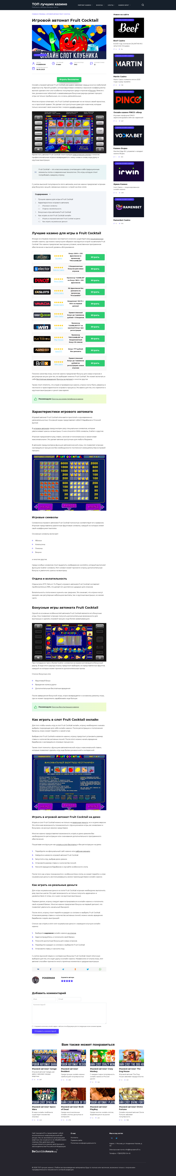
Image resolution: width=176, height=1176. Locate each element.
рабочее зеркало (83, 851)
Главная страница (38, 14)
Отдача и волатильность (51, 209)
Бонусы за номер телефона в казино (67, 399)
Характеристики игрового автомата (53, 203)
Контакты (74, 1138)
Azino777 (58, 351)
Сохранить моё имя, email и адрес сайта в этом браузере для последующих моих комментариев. (67, 1026)
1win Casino (59, 328)
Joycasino (58, 258)
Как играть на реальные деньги (54, 222)
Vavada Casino (59, 305)
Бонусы (99, 5)
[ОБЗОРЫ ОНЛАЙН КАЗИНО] (128, 36)
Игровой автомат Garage (44, 1069)
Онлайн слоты (40, 55)
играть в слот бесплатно (66, 845)
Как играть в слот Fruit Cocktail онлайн (54, 216)
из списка (71, 933)
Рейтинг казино (84, 5)
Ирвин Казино (120, 184)
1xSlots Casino (59, 293)
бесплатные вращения (46, 379)
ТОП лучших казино (49, 4)
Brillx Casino (58, 364)
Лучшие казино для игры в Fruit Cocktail (55, 199)
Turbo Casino (58, 316)
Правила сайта (76, 1140)
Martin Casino (119, 76)
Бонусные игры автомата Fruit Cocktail (54, 212)
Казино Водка (120, 148)
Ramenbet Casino (121, 220)
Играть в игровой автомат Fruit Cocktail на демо (61, 219)
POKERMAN (48, 978)
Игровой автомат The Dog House (130, 1070)
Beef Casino (119, 41)
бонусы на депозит (65, 379)
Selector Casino (58, 270)
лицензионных (96, 239)
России (92, 91)
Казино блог (123, 5)
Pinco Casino (58, 281)
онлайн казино (75, 107)
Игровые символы (49, 206)
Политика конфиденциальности (83, 1143)
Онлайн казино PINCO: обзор (127, 112)
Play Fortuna (58, 340)
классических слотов (82, 155)
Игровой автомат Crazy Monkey (101, 1070)
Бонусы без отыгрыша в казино (65, 707)
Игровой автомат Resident (69, 1070)
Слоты (110, 5)
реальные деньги (80, 822)
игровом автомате (41, 428)
